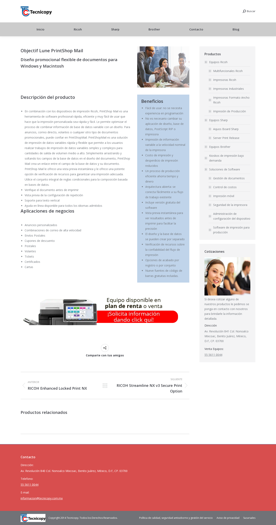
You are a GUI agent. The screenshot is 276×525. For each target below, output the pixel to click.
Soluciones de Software (224, 169)
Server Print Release (226, 138)
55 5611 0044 (213, 355)
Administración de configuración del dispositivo (231, 216)
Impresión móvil (223, 196)
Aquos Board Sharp (226, 129)
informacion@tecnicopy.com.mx (42, 498)
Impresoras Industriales (228, 89)
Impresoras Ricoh (224, 80)
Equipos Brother (219, 147)
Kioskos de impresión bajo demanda (226, 158)
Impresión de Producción (229, 111)
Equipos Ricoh (218, 62)
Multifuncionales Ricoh (228, 71)
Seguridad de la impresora (230, 205)
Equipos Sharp (218, 120)
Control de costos (225, 187)
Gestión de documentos (229, 178)
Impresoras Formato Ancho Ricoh (231, 100)
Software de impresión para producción (231, 229)
